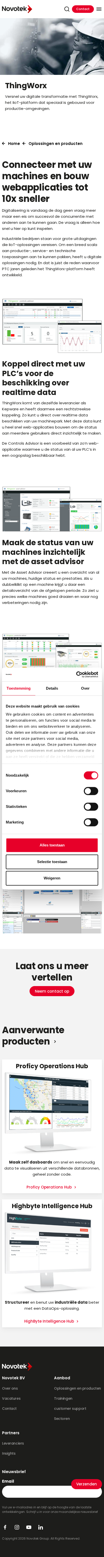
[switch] (91, 791)
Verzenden (86, 1484)
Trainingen (63, 1398)
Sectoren (62, 1418)
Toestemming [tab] (19, 688)
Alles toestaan (52, 845)
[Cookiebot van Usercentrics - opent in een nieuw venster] (76, 674)
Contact (83, 9)
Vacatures (11, 1398)
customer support (70, 1408)
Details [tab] (52, 688)
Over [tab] (85, 688)
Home (14, 143)
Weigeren (52, 878)
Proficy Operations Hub (50, 1187)
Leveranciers (13, 1443)
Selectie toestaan (52, 862)
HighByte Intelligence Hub (49, 1321)
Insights (9, 1453)
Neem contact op (52, 991)
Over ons (10, 1388)
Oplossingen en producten (56, 143)
